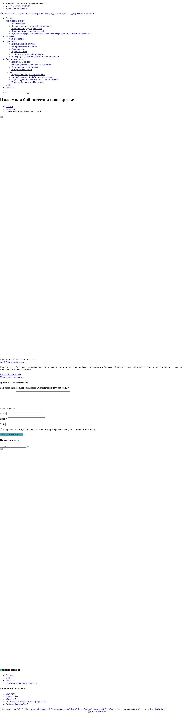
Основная (10, 109)
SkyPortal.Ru (161, 709)
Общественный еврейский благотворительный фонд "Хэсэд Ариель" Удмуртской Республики (70, 709)
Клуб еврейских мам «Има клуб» (27, 82)
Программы (11, 41)
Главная (9, 18)
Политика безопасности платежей (27, 31)
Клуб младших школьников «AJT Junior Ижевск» (35, 79)
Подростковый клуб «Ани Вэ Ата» (28, 74)
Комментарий (7, 408)
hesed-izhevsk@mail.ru (16, 8)
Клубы (9, 72)
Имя (3, 413)
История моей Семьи (21, 69)
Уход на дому (17, 49)
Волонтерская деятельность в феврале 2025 (27, 701)
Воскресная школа (14, 59)
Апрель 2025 (12, 696)
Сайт (2, 424)
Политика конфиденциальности (26, 28)
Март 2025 (11, 699)
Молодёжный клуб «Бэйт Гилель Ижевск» (31, 77)
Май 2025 (10, 694)
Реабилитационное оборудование (27, 54)
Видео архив (17, 39)
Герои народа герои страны (24, 67)
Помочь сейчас (18, 23)
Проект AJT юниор (20, 62)
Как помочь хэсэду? (15, 21)
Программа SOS (19, 51)
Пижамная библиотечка (23, 44)
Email (3, 419)
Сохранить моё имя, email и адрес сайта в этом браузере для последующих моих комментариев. (49, 429)
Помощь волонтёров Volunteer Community (31, 26)
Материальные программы (24, 46)
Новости (10, 87)
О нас (8, 85)
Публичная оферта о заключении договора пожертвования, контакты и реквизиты (51, 33)
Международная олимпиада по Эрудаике (31, 64)
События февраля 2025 (17, 704)
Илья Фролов (17, 362)
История (10, 36)
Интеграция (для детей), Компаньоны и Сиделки (35, 56)
